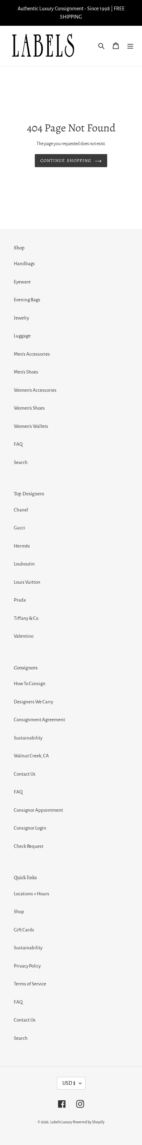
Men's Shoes (26, 372)
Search (21, 462)
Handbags (24, 263)
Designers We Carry (33, 701)
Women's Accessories (35, 390)
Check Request (28, 846)
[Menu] (130, 46)
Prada (20, 600)
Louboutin (24, 563)
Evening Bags (27, 299)
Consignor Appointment (38, 810)
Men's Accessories (32, 354)
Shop (19, 911)
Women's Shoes (29, 408)
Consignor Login (30, 828)
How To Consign (29, 683)
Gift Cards (24, 929)
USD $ (68, 1083)
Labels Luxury (61, 1122)
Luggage (22, 335)
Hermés (22, 546)
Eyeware (22, 281)
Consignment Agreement (39, 719)
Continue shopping (65, 160)
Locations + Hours (31, 893)
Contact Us (25, 774)
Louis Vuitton (27, 582)
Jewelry (21, 318)
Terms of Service (30, 983)
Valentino (23, 636)
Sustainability (28, 738)
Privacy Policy (27, 966)
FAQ (18, 444)
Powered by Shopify (88, 1122)
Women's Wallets (31, 426)
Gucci (19, 527)
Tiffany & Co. (26, 618)
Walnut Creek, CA (31, 755)
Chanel (21, 509)
